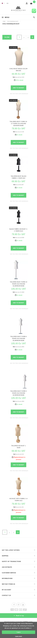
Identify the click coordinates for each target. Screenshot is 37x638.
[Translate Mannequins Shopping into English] (2, 3)
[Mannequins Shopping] (18, 9)
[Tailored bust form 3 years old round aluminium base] (18, 379)
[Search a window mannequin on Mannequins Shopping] (34, 17)
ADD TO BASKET (18, 88)
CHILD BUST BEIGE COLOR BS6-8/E (18, 69)
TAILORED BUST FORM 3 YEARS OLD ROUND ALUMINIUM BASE (18, 393)
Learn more (18, 636)
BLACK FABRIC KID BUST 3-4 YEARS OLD (18, 230)
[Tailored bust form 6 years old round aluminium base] (18, 324)
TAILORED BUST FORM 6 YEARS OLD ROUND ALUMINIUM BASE (18, 338)
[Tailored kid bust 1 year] (18, 433)
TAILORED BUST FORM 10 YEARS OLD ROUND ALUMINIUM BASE (18, 284)
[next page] (32, 37)
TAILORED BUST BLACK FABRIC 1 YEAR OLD (18, 177)
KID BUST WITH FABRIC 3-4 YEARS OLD (18, 499)
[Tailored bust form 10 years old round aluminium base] (18, 269)
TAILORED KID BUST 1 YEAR (18, 446)
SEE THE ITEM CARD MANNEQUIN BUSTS (21, 93)
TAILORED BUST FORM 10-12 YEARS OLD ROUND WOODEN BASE (18, 123)
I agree (18, 632)
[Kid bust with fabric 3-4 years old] (18, 486)
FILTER (7, 37)
